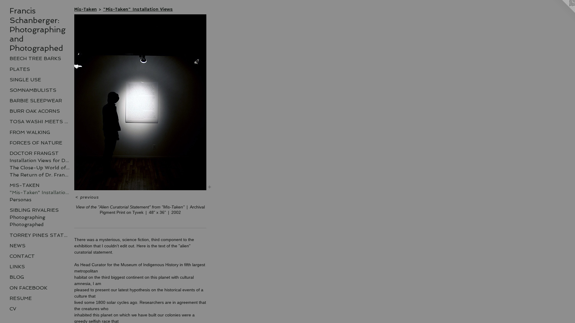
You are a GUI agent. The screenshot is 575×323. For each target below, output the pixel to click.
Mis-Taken (25, 185)
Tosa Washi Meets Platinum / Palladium (39, 121)
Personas (20, 199)
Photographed (27, 224)
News (17, 246)
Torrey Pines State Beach (39, 235)
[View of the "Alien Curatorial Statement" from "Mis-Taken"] (140, 102)
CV (13, 309)
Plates (20, 69)
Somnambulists (33, 90)
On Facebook (28, 288)
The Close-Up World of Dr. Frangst (39, 167)
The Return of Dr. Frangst (39, 175)
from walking (30, 132)
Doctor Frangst (34, 153)
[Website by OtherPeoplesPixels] (563, 12)
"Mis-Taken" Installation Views (39, 192)
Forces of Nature (36, 143)
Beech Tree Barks (35, 58)
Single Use (25, 80)
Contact (22, 256)
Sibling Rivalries (34, 210)
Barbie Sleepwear (36, 100)
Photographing (27, 217)
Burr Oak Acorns (35, 111)
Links (17, 266)
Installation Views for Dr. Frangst (39, 160)
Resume (21, 298)
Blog (17, 277)
